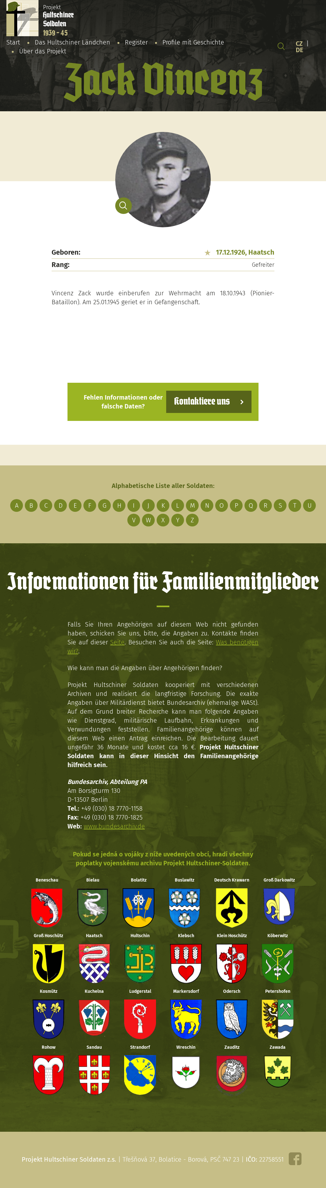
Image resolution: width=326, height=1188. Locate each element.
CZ (299, 43)
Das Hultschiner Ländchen (72, 42)
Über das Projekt (42, 51)
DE (299, 50)
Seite (117, 642)
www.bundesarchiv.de (114, 826)
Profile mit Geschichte (193, 42)
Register (136, 42)
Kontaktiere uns (202, 401)
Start (13, 42)
